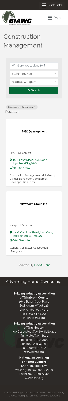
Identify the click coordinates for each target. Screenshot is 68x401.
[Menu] (52, 5)
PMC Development (20, 153)
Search (35, 90)
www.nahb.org (34, 378)
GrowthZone (42, 265)
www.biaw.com (34, 352)
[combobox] (34, 74)
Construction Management (20, 107)
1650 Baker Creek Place (34, 301)
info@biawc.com (34, 317)
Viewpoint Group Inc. (22, 225)
